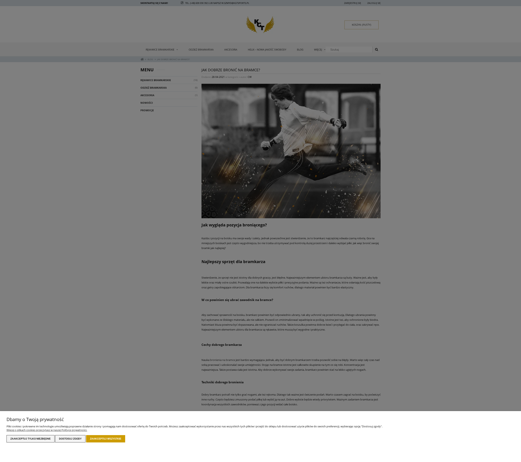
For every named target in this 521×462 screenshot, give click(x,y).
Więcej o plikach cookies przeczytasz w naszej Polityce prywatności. (47, 430)
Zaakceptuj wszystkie (105, 438)
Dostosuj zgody (70, 438)
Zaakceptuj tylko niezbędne (30, 438)
